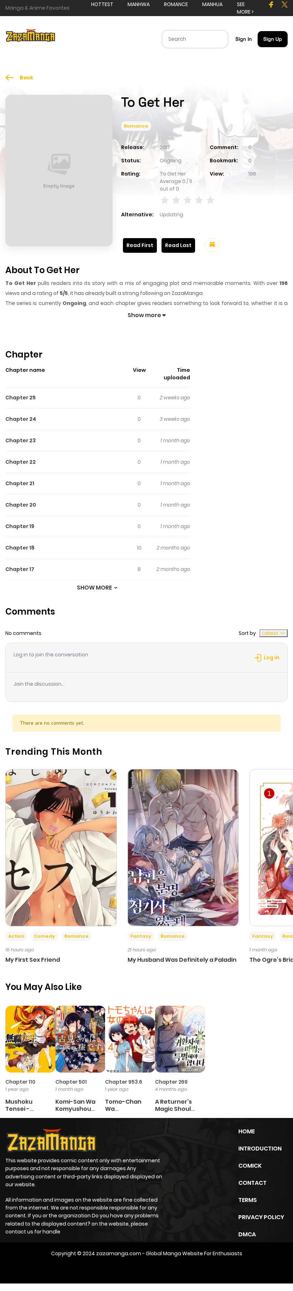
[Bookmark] (212, 245)
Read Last (178, 245)
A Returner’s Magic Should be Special (175, 1108)
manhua (212, 4)
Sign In (243, 39)
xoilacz (125, 1268)
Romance (136, 126)
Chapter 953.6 (123, 1081)
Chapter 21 (19, 483)
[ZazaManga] (30, 38)
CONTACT (252, 1183)
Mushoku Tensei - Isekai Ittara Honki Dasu (23, 1112)
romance (176, 4)
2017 (165, 147)
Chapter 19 (19, 526)
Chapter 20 (20, 504)
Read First (139, 245)
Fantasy (140, 936)
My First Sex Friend (32, 960)
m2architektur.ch (187, 1268)
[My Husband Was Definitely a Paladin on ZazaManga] (183, 847)
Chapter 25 (20, 397)
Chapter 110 (20, 1081)
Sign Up (272, 39)
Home (246, 1131)
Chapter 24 (20, 419)
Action (16, 936)
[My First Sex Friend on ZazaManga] (61, 847)
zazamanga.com (118, 1253)
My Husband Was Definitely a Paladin (182, 960)
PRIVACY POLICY (261, 1217)
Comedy (44, 936)
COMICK (250, 1166)
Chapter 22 (20, 461)
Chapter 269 (171, 1081)
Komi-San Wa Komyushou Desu (75, 1108)
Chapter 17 (19, 569)
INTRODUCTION (260, 1148)
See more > (245, 8)
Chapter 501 (71, 1081)
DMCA (247, 1234)
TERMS (247, 1200)
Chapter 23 (20, 440)
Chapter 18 (20, 547)
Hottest (102, 4)
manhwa (139, 4)
